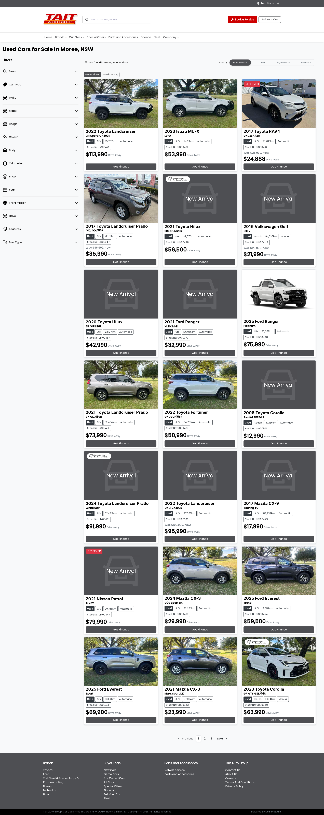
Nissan (47, 786)
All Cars (109, 782)
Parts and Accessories (123, 37)
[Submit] (86, 19)
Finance (146, 37)
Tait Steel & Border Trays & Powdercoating (61, 780)
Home (48, 37)
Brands (59, 37)
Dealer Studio (273, 812)
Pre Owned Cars (114, 778)
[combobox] (116, 19)
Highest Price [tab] (283, 62)
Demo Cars (111, 774)
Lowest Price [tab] (305, 62)
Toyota (47, 770)
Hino (46, 794)
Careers (230, 778)
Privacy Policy (234, 786)
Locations (267, 3)
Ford (46, 774)
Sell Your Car (269, 19)
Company (169, 37)
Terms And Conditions (239, 782)
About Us (231, 774)
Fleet (157, 37)
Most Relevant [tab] (240, 62)
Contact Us (232, 770)
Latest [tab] (262, 62)
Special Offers (96, 37)
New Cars (110, 770)
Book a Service (244, 19)
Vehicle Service (175, 770)
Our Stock (75, 37)
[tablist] (272, 62)
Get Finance (121, 167)
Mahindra (49, 790)
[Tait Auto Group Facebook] (278, 3)
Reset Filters (92, 74)
